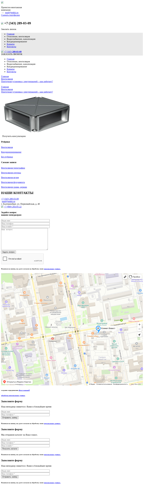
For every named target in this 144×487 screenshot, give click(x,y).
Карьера (10, 44)
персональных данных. (52, 269)
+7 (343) (13, 51)
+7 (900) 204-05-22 (13, 207)
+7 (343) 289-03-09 (10, 199)
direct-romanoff (24, 390)
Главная (10, 34)
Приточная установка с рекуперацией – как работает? (27, 81)
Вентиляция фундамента (13, 182)
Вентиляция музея (10, 177)
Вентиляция (7, 79)
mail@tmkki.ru (11, 12)
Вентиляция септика (11, 173)
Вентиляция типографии (13, 168)
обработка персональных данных (13, 395)
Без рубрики (7, 157)
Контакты (11, 46)
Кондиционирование (11, 152)
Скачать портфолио (10, 15)
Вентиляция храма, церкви (14, 187)
